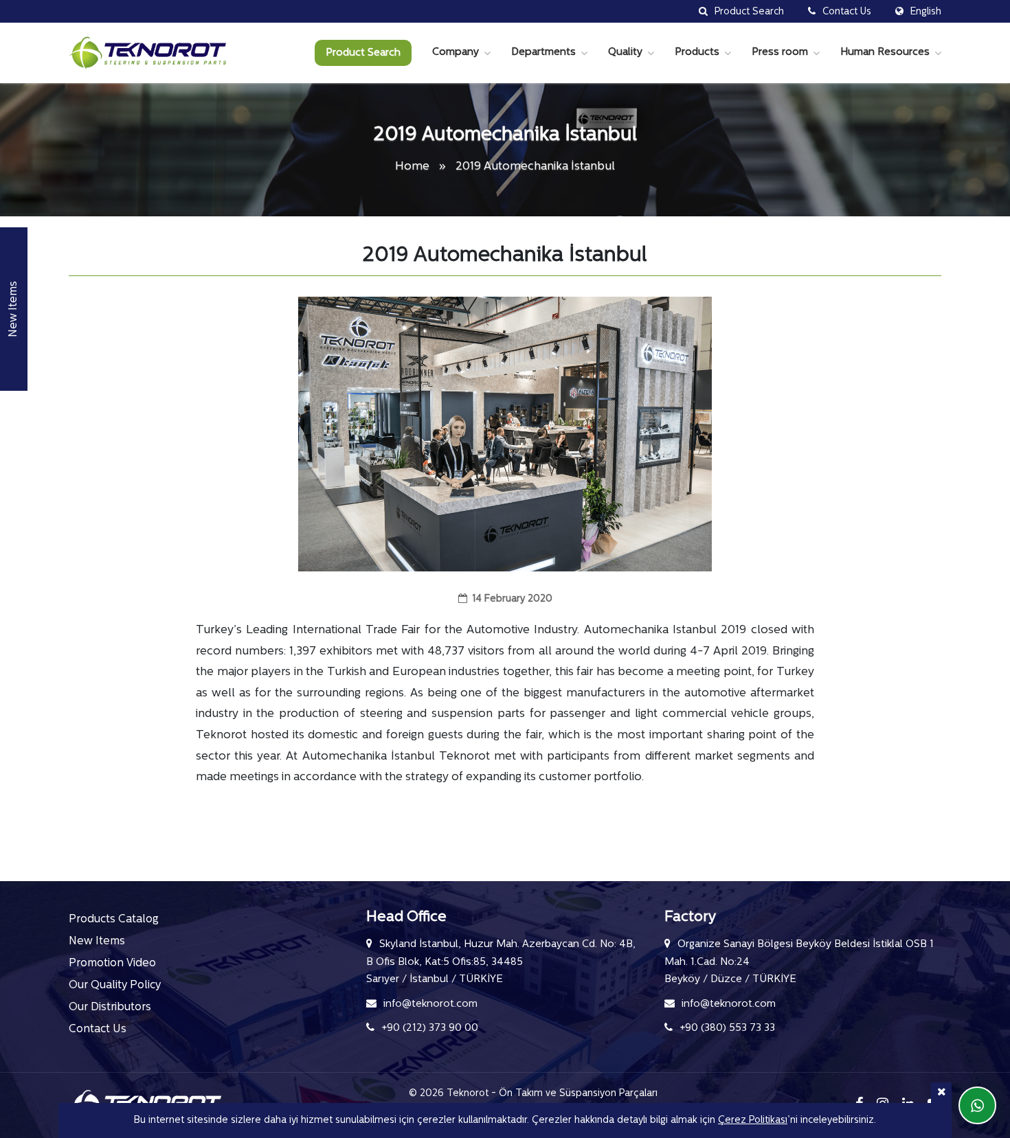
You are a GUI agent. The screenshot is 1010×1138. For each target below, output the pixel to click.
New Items (97, 941)
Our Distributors (110, 1007)
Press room (780, 52)
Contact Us (97, 1029)
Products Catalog (114, 919)
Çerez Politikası (752, 1120)
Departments (543, 52)
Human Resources (885, 52)
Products (697, 52)
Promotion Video (112, 963)
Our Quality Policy (115, 985)
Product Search (363, 53)
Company (455, 52)
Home (413, 166)
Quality (625, 52)
